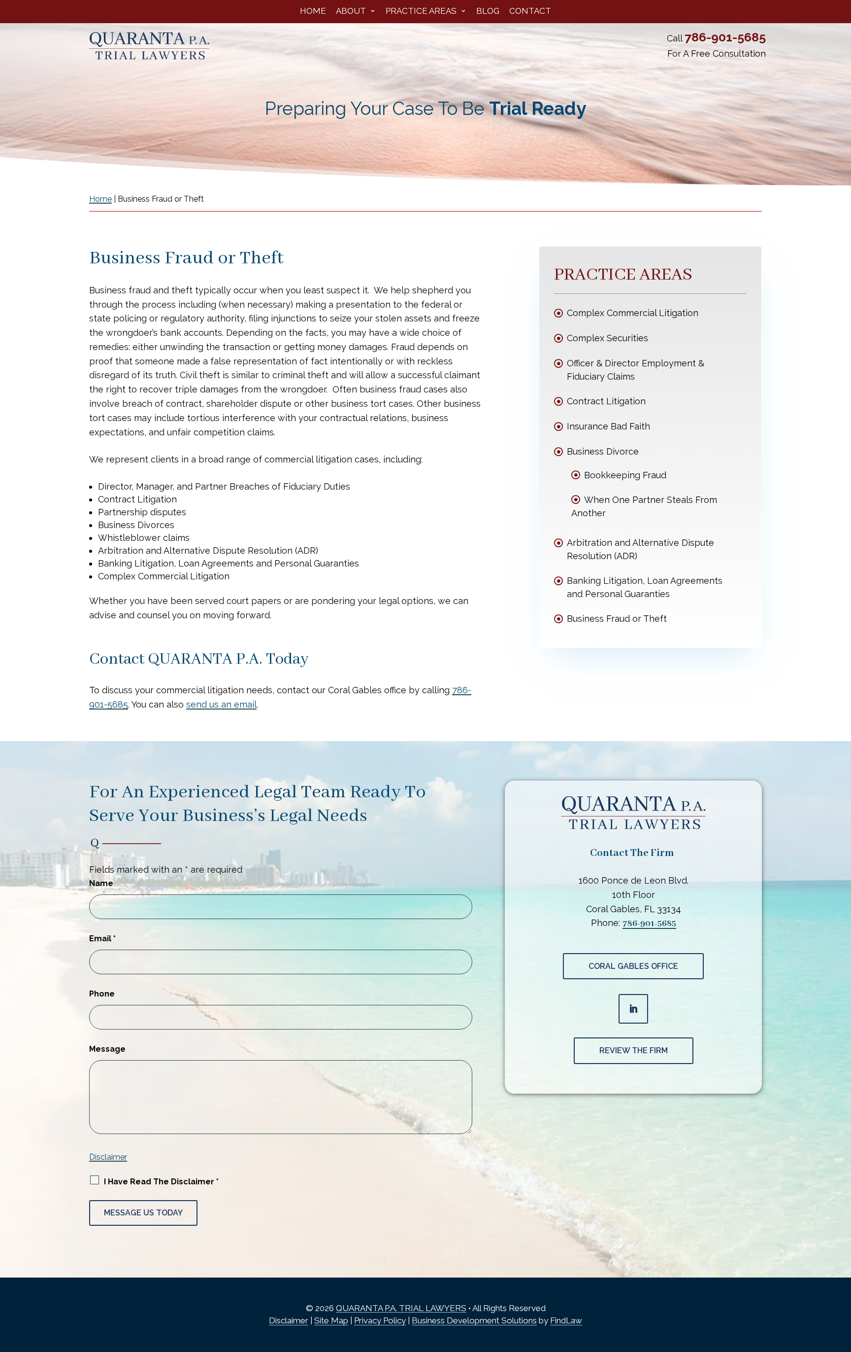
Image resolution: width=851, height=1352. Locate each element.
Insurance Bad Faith (608, 426)
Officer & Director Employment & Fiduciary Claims (635, 370)
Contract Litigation (606, 401)
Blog (487, 11)
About (351, 11)
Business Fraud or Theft (617, 618)
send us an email (221, 704)
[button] (838, 1293)
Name (101, 883)
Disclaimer (108, 1157)
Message (107, 1049)
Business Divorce (603, 451)
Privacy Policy (380, 1320)
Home (313, 11)
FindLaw (566, 1320)
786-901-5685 (725, 37)
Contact (530, 11)
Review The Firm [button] (633, 1050)
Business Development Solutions (474, 1320)
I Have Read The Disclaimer (161, 1181)
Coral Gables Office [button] (633, 966)
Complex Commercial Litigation (632, 313)
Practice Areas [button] (421, 11)
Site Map (331, 1320)
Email (102, 938)
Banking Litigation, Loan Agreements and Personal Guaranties (644, 587)
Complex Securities (607, 338)
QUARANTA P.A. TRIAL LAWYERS (401, 1308)
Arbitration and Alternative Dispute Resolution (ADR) (640, 549)
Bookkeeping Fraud (625, 475)
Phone (102, 993)
